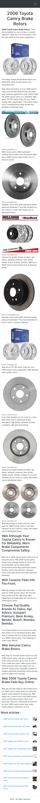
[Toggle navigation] (35, 4)
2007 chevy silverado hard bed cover (15, 787)
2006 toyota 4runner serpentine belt (18, 771)
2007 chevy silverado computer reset (16, 779)
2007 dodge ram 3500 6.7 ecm (15, 741)
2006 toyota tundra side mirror (15, 719)
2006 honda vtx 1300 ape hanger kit (18, 764)
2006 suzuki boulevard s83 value (16, 726)
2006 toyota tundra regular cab (16, 734)
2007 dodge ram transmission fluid (17, 749)
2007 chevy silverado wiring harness (18, 756)
